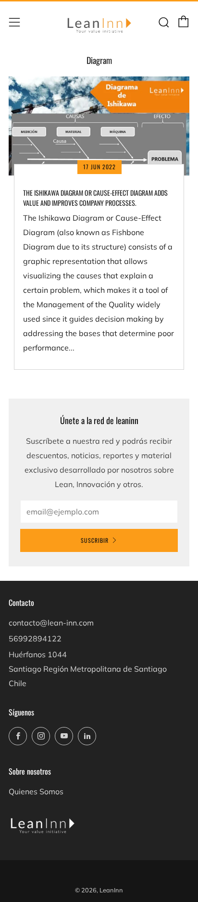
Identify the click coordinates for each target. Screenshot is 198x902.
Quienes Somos (36, 791)
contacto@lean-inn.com (51, 622)
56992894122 (35, 638)
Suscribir (95, 540)
